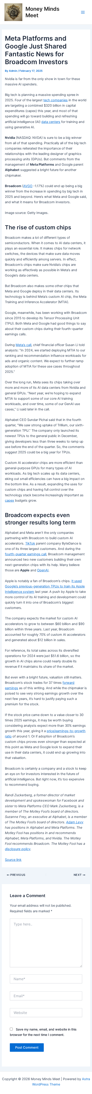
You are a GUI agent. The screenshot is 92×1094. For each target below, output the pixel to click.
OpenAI (42, 570)
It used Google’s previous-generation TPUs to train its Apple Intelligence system (45, 586)
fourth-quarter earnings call (25, 554)
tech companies (55, 100)
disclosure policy (17, 849)
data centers (50, 122)
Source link (13, 860)
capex (9, 500)
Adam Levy (74, 822)
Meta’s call (23, 345)
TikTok (30, 543)
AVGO (27, 186)
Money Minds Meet (42, 12)
